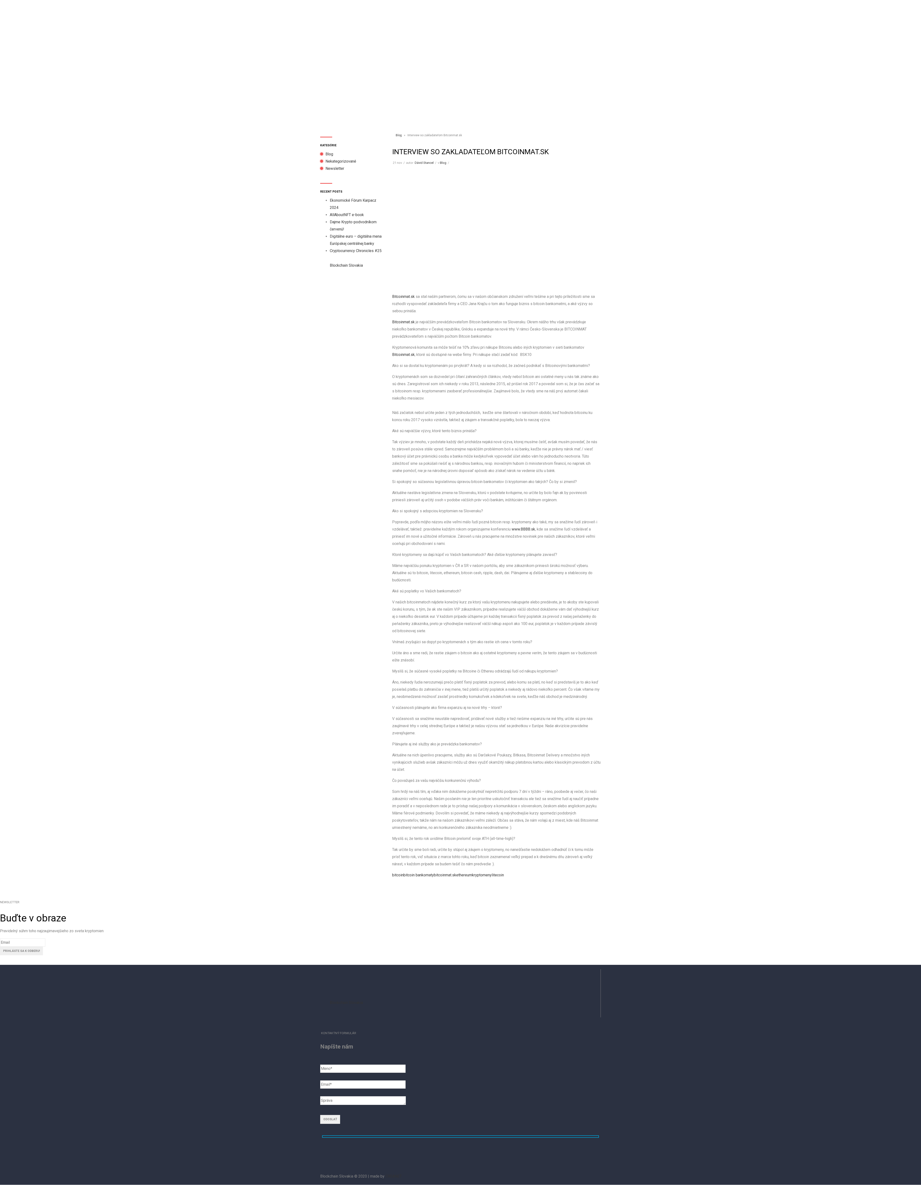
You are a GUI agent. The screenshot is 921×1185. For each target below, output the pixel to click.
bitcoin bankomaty (418, 875)
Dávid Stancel (424, 163)
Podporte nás (498, 17)
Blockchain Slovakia (346, 265)
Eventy (450, 17)
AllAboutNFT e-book (347, 214)
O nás (432, 17)
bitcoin (397, 875)
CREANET (393, 1176)
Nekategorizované (340, 161)
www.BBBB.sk (523, 529)
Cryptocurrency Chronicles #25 (356, 250)
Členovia (524, 17)
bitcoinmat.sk (445, 875)
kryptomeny (482, 875)
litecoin (498, 875)
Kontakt (562, 17)
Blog (329, 154)
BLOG (544, 17)
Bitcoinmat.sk (403, 296)
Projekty (471, 17)
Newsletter (334, 168)
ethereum (464, 875)
